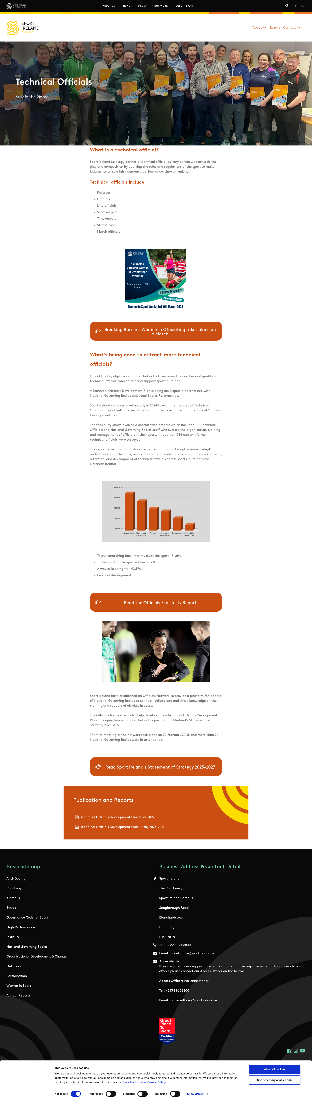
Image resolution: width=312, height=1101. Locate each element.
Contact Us (292, 27)
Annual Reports (18, 995)
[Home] (32, 6)
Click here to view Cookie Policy (144, 1082)
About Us (109, 6)
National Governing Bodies (26, 947)
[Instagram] (295, 1050)
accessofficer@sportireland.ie (194, 1000)
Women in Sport (18, 986)
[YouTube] (302, 1050)
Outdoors (13, 966)
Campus (13, 898)
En (295, 6)
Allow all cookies (274, 1069)
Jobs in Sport (185, 6)
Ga (302, 6)
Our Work (161, 6)
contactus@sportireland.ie (193, 953)
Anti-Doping (15, 878)
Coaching (13, 888)
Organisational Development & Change (36, 956)
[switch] (111, 1094)
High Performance (20, 927)
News (126, 6)
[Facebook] (289, 1050)
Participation (16, 976)
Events (275, 27)
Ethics (11, 908)
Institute (13, 937)
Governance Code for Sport (27, 917)
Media (142, 6)
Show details (195, 1093)
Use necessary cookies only (274, 1080)
